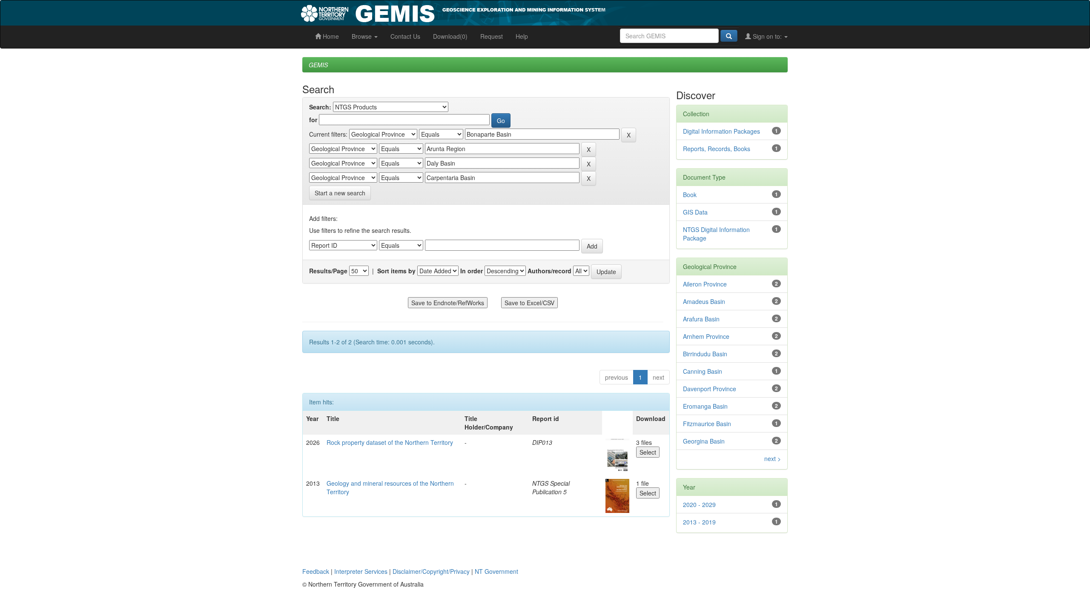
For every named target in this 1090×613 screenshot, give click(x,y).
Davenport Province (709, 388)
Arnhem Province (706, 336)
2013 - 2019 (699, 522)
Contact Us (405, 36)
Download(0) (450, 36)
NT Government (496, 571)
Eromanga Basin (705, 406)
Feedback (315, 571)
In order (471, 270)
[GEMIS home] (517, 12)
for (313, 119)
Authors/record (549, 270)
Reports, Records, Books (716, 148)
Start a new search (340, 193)
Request (491, 36)
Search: (320, 107)
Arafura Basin (701, 319)
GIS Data (695, 212)
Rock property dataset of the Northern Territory (390, 442)
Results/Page (328, 270)
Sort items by (396, 270)
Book (690, 194)
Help (522, 36)
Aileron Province (705, 284)
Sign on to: (767, 36)
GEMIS (318, 64)
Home (330, 36)
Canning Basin (702, 371)
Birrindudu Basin (705, 353)
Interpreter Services (360, 571)
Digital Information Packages (721, 131)
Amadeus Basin (704, 301)
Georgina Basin (704, 441)
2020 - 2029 (699, 504)
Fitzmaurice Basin (707, 423)
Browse (362, 36)
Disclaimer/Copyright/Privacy (431, 571)
